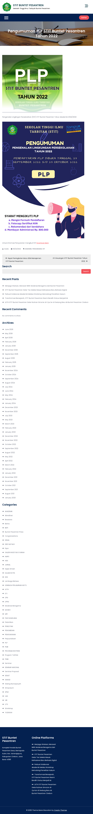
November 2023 (11, 411)
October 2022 (10, 444)
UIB (6, 700)
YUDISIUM (8, 712)
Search (7, 266)
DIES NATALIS (10, 544)
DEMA (7, 540)
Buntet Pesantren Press (14, 532)
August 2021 (9, 493)
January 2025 (10, 366)
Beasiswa (8, 519)
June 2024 (9, 391)
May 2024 (9, 395)
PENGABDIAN (9, 630)
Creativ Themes (60, 810)
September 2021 (11, 489)
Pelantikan (9, 622)
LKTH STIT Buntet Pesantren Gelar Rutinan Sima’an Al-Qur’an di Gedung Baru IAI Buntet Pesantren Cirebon (46, 302)
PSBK (7, 659)
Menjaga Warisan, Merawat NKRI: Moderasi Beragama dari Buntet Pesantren (34, 286)
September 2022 (11, 448)
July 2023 (8, 415)
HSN (6, 561)
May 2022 (8, 457)
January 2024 (10, 403)
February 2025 (10, 362)
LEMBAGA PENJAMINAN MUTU (16, 585)
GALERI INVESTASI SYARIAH (14, 552)
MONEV (8, 610)
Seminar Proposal (12, 671)
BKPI (6, 528)
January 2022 (10, 473)
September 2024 (11, 379)
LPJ (6, 593)
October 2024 (10, 374)
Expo (7, 548)
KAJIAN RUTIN (10, 573)
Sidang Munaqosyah (13, 684)
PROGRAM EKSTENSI (12, 651)
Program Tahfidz (11, 655)
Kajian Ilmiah (10, 569)
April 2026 (9, 337)
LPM (6, 597)
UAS (6, 696)
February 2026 (10, 342)
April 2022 (8, 461)
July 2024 (8, 387)
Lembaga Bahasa (12, 581)
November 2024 (11, 370)
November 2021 (11, 481)
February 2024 (10, 399)
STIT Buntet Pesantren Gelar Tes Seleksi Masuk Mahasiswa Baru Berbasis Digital (36, 290)
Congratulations (11, 536)
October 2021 (10, 485)
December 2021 (11, 477)
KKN (6, 577)
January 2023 (10, 432)
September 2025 (11, 354)
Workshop (9, 708)
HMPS (7, 556)
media (6, 249)
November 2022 (11, 440)
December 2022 (11, 436)
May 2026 (9, 333)
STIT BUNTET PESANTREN (28, 5)
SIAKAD (7, 680)
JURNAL (7, 565)
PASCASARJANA (11, 618)
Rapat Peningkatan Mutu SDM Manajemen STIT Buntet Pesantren (23, 259)
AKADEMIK (28, 249)
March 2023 (9, 424)
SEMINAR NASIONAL (12, 667)
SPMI (7, 692)
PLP (44, 249)
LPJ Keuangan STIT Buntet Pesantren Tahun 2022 (70, 259)
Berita (7, 524)
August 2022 (10, 452)
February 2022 (10, 469)
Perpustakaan (10, 638)
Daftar (84, 17)
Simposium (9, 688)
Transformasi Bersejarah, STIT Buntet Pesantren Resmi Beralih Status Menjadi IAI (36, 298)
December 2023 (11, 407)
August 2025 (10, 358)
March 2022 (9, 465)
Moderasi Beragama (13, 606)
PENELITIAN (9, 626)
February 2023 (10, 428)
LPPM (7, 602)
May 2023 (8, 420)
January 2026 (10, 346)
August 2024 (10, 383)
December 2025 (11, 350)
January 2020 (10, 498)
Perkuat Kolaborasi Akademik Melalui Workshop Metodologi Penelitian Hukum (35, 294)
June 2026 (9, 329)
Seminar (8, 663)
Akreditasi (9, 515)
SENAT (7, 675)
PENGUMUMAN (37, 249)
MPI (6, 614)
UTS (6, 704)
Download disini (43, 243)
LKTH (7, 589)
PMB (6, 647)
